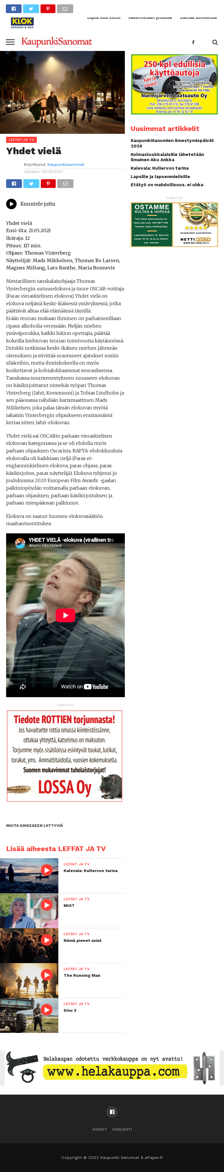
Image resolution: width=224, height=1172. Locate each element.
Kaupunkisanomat (65, 164)
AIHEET (99, 1129)
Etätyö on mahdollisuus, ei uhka (167, 184)
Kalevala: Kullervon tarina (160, 168)
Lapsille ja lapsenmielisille (160, 176)
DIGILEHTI (122, 1129)
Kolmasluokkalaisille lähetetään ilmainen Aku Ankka (167, 157)
